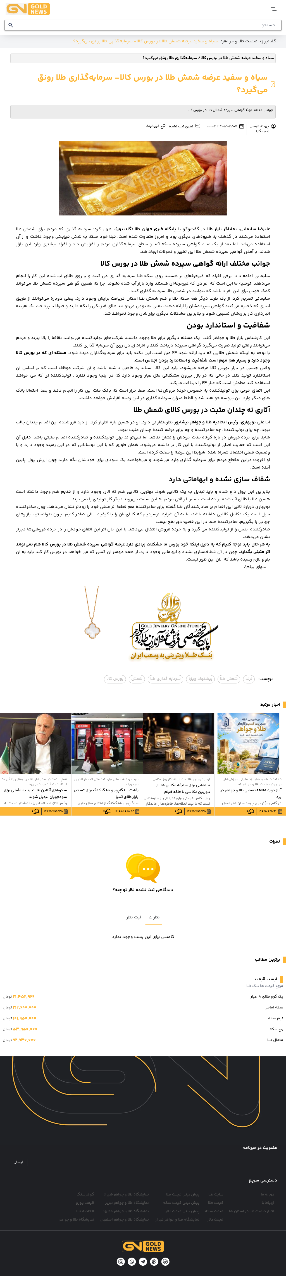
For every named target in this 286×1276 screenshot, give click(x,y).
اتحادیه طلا (85, 1211)
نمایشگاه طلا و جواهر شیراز (126, 1195)
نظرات (154, 917)
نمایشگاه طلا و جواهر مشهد (126, 1211)
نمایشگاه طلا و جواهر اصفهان (124, 1220)
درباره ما (267, 1195)
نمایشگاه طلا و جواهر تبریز (127, 1203)
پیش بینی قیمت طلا (182, 1195)
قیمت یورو (85, 1203)
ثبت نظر (134, 917)
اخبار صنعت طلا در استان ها (251, 1211)
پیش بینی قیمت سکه (181, 1203)
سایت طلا (215, 1195)
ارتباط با (268, 1203)
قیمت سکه (214, 1211)
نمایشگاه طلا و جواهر (76, 1220)
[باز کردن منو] (274, 9)
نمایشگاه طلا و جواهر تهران (176, 1220)
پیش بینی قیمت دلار (182, 1211)
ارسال (18, 1162)
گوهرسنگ (85, 1195)
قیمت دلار (215, 1220)
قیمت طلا (215, 1203)
